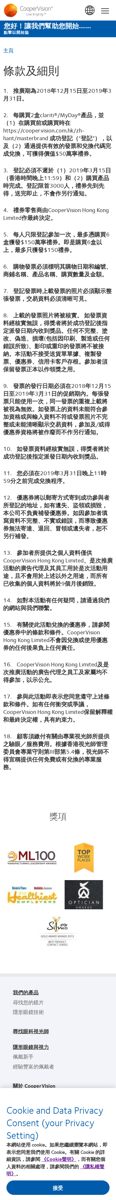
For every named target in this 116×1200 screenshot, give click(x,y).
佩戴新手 (23, 1056)
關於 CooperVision (34, 1086)
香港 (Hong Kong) (90, 10)
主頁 (8, 50)
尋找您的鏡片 (28, 1002)
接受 (58, 1188)
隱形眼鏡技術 (28, 1012)
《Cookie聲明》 (59, 1159)
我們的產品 (26, 992)
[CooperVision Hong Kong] (58, 10)
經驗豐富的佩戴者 (33, 1066)
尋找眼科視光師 (31, 1031)
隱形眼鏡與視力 (31, 1047)
